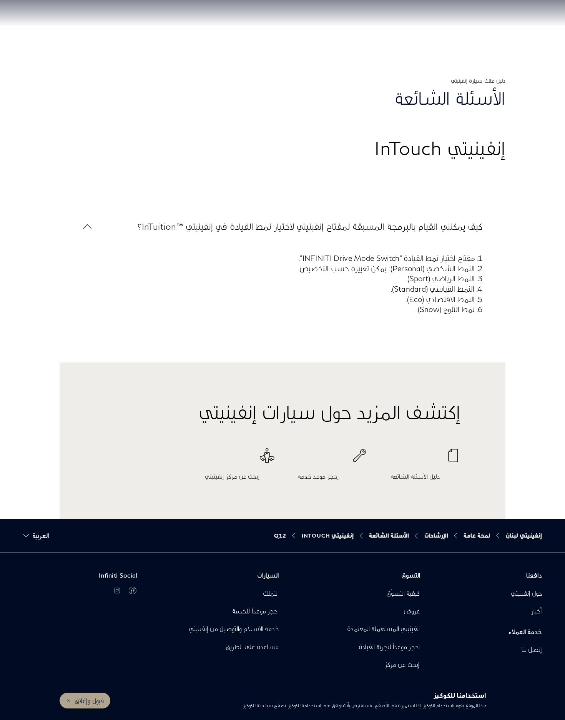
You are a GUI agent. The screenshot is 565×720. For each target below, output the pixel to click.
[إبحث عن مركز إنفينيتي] (239, 459)
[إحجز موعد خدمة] (332, 459)
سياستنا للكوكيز (258, 705)
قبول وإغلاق (89, 700)
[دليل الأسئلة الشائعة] (426, 459)
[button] (282, 226)
